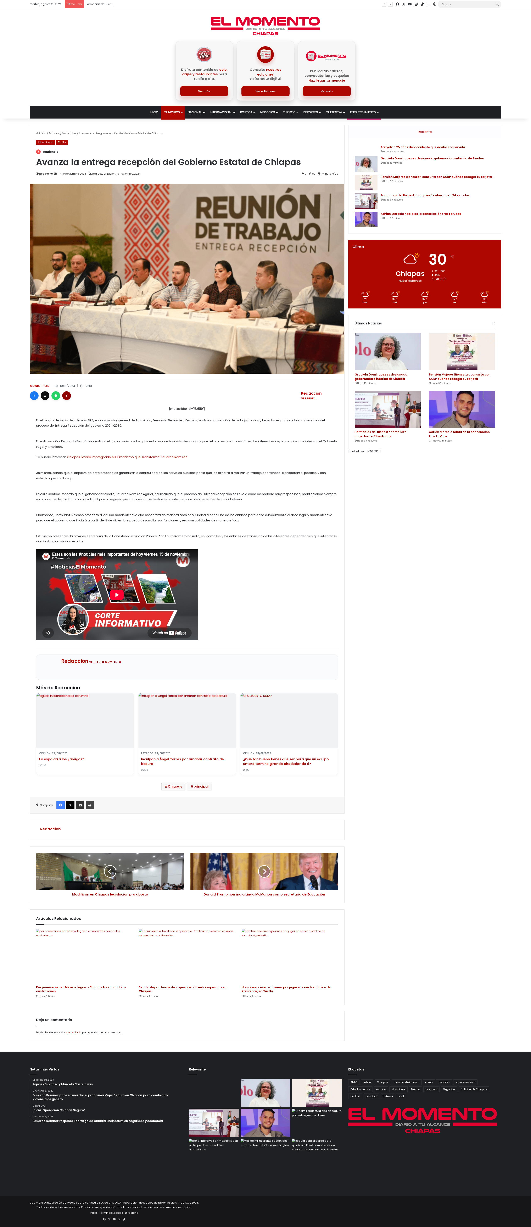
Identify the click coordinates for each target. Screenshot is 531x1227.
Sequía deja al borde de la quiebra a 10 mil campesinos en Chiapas (183, 989)
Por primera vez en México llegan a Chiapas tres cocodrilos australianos (81, 989)
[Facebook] (34, 395)
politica (355, 1096)
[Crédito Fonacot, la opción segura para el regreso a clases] (317, 1123)
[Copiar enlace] (66, 395)
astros (367, 1082)
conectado (74, 1032)
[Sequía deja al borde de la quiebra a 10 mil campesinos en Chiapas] (187, 956)
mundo (381, 1089)
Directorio (131, 1213)
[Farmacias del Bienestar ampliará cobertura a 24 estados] (366, 201)
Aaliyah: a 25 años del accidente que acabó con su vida (423, 147)
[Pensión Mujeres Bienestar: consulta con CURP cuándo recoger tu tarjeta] (366, 182)
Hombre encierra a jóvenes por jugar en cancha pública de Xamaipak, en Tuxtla (286, 989)
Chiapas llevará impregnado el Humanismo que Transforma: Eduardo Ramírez (127, 457)
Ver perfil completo (105, 662)
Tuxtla (62, 142)
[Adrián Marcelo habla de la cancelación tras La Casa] (366, 219)
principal (201, 786)
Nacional (195, 112)
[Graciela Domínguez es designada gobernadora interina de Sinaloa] (366, 164)
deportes (444, 1082)
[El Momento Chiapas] (265, 26)
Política (246, 112)
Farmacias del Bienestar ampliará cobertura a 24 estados (425, 195)
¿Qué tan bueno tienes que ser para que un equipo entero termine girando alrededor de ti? (286, 761)
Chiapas (175, 786)
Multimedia (334, 112)
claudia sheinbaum (406, 1082)
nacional (431, 1089)
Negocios (267, 112)
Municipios (172, 112)
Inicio (154, 112)
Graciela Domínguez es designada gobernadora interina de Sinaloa (432, 158)
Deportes (310, 112)
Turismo (289, 112)
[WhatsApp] (55, 395)
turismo (388, 1096)
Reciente (425, 132)
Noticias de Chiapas (474, 1089)
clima (429, 1082)
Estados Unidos (360, 1089)
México (415, 1089)
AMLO (354, 1082)
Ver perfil (308, 398)
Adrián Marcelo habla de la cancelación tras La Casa (121, 4)
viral (401, 1096)
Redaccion (46, 173)
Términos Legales (111, 1213)
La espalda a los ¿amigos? (61, 759)
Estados (54, 133)
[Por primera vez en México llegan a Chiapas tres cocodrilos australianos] (84, 956)
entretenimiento (465, 1082)
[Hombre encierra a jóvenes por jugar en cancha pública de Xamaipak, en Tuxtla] (290, 956)
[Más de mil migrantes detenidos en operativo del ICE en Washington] (266, 1153)
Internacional (221, 112)
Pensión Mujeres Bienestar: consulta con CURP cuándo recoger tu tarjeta (436, 177)
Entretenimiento (363, 112)
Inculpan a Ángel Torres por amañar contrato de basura (182, 761)
